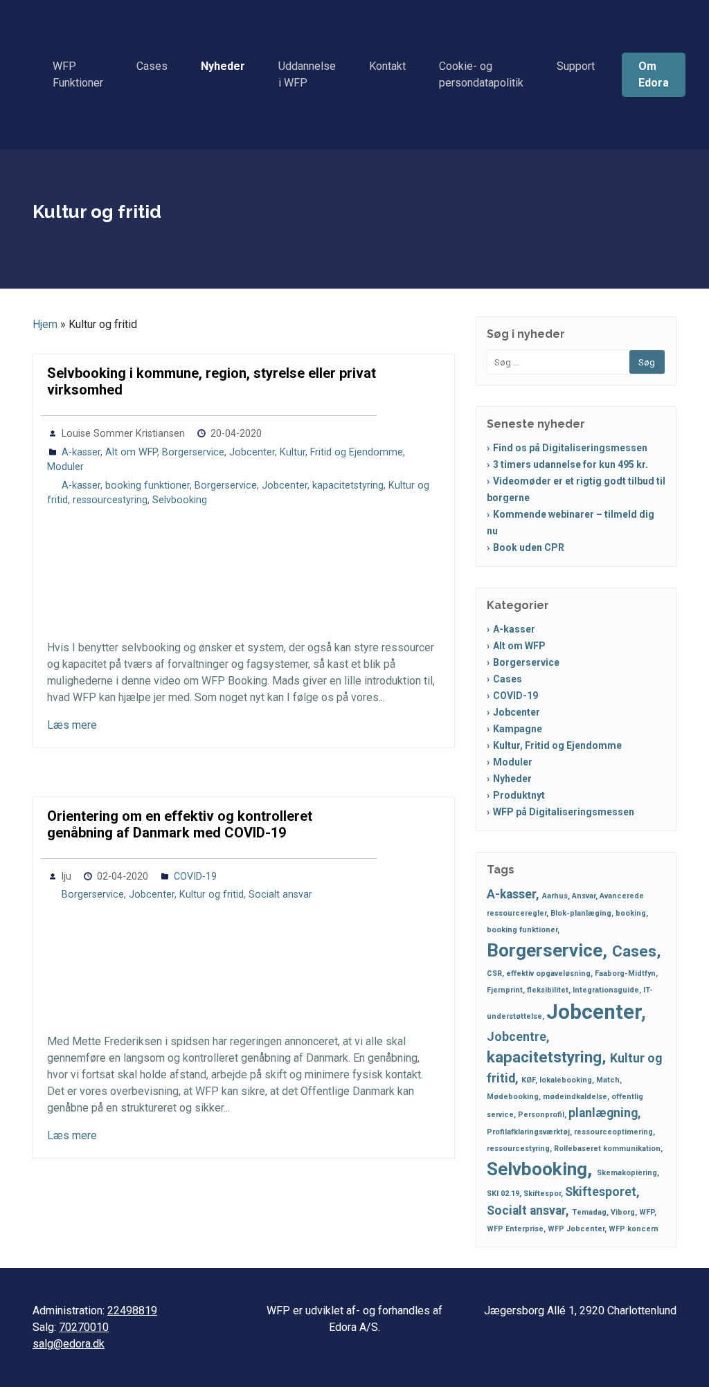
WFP (646, 1212)
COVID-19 (195, 876)
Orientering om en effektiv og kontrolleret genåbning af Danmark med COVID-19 (179, 824)
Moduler (65, 467)
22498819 (132, 1310)
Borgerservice (193, 452)
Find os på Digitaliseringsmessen (570, 447)
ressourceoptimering (613, 1131)
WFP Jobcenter (576, 1228)
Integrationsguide (606, 990)
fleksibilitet (547, 990)
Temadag (589, 1212)
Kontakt (387, 66)
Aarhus (555, 895)
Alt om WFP (131, 452)
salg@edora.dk (69, 1343)
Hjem (45, 324)
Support (576, 66)
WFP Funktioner (78, 74)
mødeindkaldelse (575, 1096)
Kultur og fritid (211, 894)
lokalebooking (565, 1080)
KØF (528, 1080)
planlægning (603, 1113)
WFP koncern (633, 1228)
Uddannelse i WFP (307, 74)
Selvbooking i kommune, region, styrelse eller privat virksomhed (211, 381)
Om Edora (653, 74)
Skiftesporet (600, 1192)
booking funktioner (147, 485)
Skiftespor (542, 1193)
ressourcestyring (110, 500)
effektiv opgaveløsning (548, 973)
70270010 (84, 1327)
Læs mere (72, 725)
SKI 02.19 (503, 1193)
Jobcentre (516, 1037)
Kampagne (517, 728)
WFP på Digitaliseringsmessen (563, 811)
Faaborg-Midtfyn (625, 973)
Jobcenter (252, 452)
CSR (494, 973)
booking (631, 913)
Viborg (623, 1212)
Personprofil (541, 1114)
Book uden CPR (528, 547)
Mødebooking (513, 1096)
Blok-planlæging (580, 913)
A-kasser (81, 452)
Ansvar (583, 895)
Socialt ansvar (280, 894)
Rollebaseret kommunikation (607, 1148)
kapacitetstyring (348, 485)
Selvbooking (179, 500)
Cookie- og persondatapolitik (481, 74)
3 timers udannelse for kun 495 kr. (570, 464)
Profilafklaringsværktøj (528, 1131)
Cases (152, 66)
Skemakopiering (627, 1172)
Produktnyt (519, 795)
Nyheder (223, 66)
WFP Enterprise (515, 1228)
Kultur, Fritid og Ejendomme (341, 452)
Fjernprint (505, 990)
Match (608, 1080)
